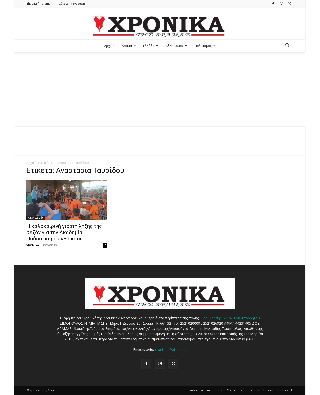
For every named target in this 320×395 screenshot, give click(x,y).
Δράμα (127, 45)
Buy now (253, 390)
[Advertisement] (160, 89)
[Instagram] (281, 3)
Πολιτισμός (203, 45)
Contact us (234, 390)
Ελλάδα (148, 45)
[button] (288, 46)
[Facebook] (273, 3)
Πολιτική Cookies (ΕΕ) (279, 390)
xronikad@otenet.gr (171, 349)
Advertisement (200, 390)
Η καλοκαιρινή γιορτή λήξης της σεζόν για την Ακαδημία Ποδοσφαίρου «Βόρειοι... (64, 232)
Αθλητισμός (175, 45)
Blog (219, 390)
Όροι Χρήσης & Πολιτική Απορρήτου (230, 318)
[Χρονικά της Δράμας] (160, 23)
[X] (290, 3)
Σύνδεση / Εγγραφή (72, 3)
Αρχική (109, 45)
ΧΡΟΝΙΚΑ (32, 245)
